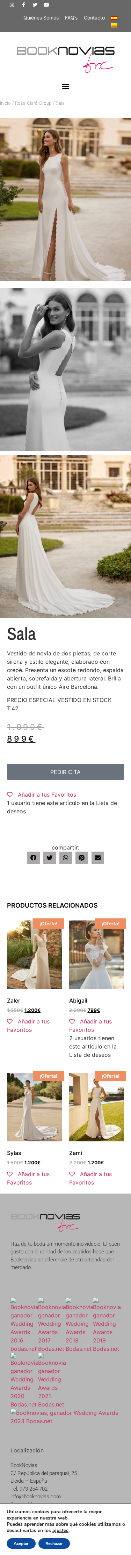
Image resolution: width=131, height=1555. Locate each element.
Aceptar (21, 1543)
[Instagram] (12, 5)
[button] (65, 86)
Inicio (5, 103)
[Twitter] (35, 5)
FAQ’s (71, 18)
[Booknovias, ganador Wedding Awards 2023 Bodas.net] (65, 1421)
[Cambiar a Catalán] (114, 25)
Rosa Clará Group (33, 103)
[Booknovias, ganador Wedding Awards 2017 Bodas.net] (52, 1348)
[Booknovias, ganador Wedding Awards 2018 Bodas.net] (79, 1348)
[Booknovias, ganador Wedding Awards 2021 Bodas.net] (52, 1404)
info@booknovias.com (35, 1496)
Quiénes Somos (41, 18)
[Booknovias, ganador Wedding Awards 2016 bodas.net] (24, 1348)
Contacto (94, 18)
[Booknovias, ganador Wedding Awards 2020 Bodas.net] (24, 1404)
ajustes (60, 1531)
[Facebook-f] (23, 5)
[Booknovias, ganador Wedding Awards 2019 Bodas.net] (107, 1348)
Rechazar (54, 1543)
